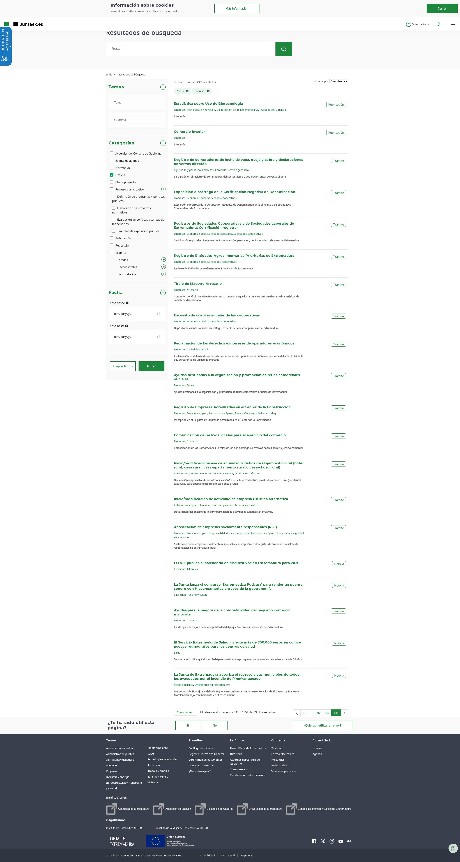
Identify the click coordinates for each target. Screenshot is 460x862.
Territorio (154, 765)
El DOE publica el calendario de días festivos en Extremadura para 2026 (236, 563)
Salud (177, 652)
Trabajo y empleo (197, 413)
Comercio (220, 170)
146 (318, 713)
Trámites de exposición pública (137, 231)
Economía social (196, 198)
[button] (418, 24)
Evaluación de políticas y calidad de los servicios (138, 222)
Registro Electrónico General (206, 754)
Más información (237, 8)
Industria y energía (117, 777)
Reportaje (122, 245)
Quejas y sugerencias (201, 765)
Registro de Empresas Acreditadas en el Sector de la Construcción (232, 407)
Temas (116, 87)
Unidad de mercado (198, 349)
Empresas (179, 109)
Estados (123, 260)
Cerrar (442, 8)
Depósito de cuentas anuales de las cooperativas (217, 315)
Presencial (277, 759)
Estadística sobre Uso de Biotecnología (208, 103)
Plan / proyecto (125, 182)
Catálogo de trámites (201, 748)
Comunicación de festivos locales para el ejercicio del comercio (230, 435)
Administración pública (120, 754)
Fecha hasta (117, 326)
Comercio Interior (189, 132)
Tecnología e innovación (201, 109)
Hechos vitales (127, 267)
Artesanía (192, 289)
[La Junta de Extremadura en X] (323, 841)
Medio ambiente (183, 684)
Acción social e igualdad (120, 748)
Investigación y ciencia (273, 109)
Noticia (120, 175)
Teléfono (276, 748)
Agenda (317, 754)
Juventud (111, 788)
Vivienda (153, 782)
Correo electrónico (282, 754)
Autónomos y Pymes (221, 413)
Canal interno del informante (247, 775)
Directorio (236, 754)
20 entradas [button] (187, 713)
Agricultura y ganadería (187, 170)
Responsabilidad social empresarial (229, 533)
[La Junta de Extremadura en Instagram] (331, 841)
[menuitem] (167, 748)
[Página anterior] (297, 712)
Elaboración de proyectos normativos (131, 210)
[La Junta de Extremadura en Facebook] (314, 841)
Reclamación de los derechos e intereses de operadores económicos (234, 343)
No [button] (215, 725)
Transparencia (238, 769)
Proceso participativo (129, 189)
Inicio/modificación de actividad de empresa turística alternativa (231, 499)
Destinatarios (127, 274)
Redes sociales (280, 765)
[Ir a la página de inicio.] (17, 24)
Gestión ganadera (238, 170)
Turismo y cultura (223, 473)
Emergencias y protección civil (212, 684)
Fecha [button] (116, 293)
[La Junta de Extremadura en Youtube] (340, 841)
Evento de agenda (127, 161)
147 (328, 713)
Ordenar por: (321, 81)
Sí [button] (188, 725)
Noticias (317, 748)
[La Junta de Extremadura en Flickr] (349, 841)
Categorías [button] (121, 143)
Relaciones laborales (186, 569)
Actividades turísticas (247, 473)
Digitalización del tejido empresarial (237, 109)
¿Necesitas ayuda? (200, 771)
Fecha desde (117, 303)
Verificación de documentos (205, 759)
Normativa (122, 168)
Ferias (190, 385)
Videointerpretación (283, 771)
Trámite (120, 253)
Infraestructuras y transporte (124, 782)
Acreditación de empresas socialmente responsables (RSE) (225, 527)
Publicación (123, 238)
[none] (344, 712)
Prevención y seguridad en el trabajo (256, 413)
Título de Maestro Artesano (198, 284)
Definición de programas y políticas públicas (138, 199)
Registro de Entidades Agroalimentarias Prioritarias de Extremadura (234, 256)
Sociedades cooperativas (222, 198)
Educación (180, 594)
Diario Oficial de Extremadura (248, 748)
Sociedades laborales (219, 233)
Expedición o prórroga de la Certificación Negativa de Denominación (234, 192)
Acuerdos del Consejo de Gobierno (138, 153)
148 (337, 713)
